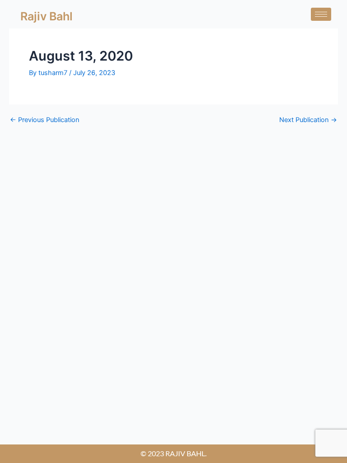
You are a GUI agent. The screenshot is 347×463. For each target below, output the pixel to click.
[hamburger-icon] (321, 14)
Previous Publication (45, 120)
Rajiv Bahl (46, 16)
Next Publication (308, 120)
